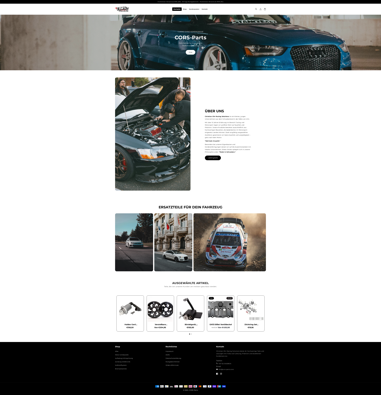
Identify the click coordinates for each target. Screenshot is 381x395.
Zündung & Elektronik (122, 362)
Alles (116, 351)
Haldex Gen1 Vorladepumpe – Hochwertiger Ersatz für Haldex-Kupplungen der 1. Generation (130, 324)
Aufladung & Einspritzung (124, 358)
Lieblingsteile (213, 158)
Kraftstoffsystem (121, 365)
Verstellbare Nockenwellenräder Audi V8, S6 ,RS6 (160, 324)
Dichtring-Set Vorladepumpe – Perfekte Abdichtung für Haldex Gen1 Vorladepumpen (251, 324)
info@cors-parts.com (226, 369)
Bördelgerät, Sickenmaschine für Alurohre (190, 324)
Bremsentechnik (121, 369)
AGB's (168, 355)
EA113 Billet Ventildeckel (221, 324)
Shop (190, 52)
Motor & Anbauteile (121, 355)
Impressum (170, 351)
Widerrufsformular (172, 365)
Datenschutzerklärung (173, 358)
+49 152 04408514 (224, 364)
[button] (256, 9)
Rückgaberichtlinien (173, 362)
